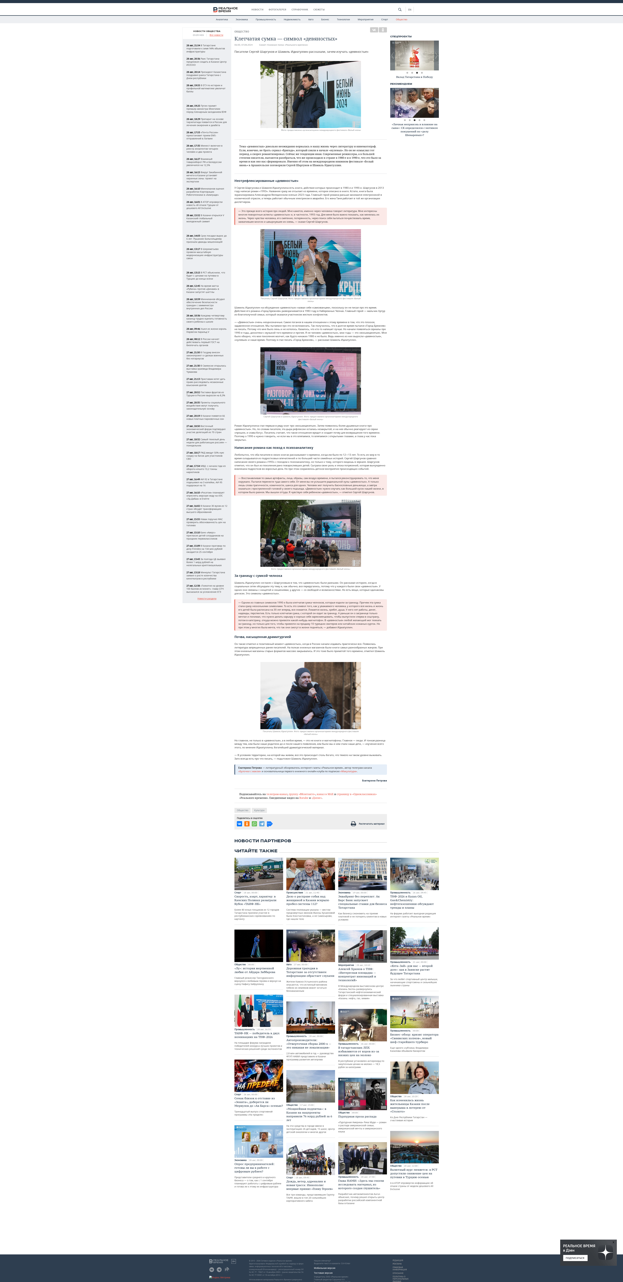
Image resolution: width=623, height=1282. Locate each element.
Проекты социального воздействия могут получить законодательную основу (205, 405)
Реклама (397, 1264)
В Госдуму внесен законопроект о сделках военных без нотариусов (204, 355)
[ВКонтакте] (374, 29)
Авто (310, 19)
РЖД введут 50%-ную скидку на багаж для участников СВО (205, 455)
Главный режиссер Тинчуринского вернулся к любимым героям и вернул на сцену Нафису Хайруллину (257, 976)
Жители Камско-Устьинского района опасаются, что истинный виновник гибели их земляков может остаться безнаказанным (310, 979)
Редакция (398, 1260)
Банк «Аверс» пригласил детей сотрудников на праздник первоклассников (205, 535)
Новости (257, 9)
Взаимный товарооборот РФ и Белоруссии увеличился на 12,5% (204, 162)
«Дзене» (317, 797)
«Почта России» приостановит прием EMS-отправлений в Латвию (202, 135)
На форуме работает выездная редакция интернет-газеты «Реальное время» (413, 906)
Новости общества (206, 31)
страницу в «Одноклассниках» (357, 794)
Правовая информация (400, 1268)
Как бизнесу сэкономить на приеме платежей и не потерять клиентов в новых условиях (362, 908)
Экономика (242, 19)
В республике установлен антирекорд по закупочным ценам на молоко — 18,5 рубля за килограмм (361, 1057)
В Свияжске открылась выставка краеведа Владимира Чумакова (206, 368)
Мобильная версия (324, 1268)
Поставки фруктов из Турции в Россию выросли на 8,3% (205, 394)
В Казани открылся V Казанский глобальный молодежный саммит (205, 218)
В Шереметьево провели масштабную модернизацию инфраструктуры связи (204, 253)
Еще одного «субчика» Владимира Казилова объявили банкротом (414, 1042)
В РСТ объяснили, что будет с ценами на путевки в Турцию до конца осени (205, 275)
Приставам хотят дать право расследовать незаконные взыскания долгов (205, 382)
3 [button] (417, 72)
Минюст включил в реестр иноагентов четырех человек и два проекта (204, 148)
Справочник (300, 9)
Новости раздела (206, 598)
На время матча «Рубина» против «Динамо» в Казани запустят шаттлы (202, 289)
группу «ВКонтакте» (302, 794)
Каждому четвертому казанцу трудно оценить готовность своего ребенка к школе (206, 318)
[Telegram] (261, 823)
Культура (259, 810)
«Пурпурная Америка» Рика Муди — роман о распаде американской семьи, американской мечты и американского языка (362, 1124)
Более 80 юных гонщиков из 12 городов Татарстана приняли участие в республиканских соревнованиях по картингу (256, 907)
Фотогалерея (277, 9)
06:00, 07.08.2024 (243, 44)
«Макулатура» (348, 771)
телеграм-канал (276, 794)
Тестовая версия (323, 1272)
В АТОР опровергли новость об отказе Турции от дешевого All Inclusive (204, 205)
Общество (401, 19)
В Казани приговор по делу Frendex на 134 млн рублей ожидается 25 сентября (206, 548)
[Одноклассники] (383, 29)
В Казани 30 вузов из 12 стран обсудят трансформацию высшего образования (206, 509)
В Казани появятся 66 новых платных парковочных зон (205, 417)
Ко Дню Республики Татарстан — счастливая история (410, 1110)
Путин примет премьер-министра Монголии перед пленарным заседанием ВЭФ (206, 108)
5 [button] (424, 120)
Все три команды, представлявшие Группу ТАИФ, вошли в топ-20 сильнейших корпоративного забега (310, 1190)
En (409, 9)
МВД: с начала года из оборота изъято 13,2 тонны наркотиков (206, 469)
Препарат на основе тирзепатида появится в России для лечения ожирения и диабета (206, 122)
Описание (398, 1273)
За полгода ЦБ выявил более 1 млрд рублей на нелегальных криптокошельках (206, 562)
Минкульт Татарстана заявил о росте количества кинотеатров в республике (205, 575)
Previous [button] (392, 55)
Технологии (343, 19)
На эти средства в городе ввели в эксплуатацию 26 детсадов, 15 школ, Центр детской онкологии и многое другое (310, 1120)
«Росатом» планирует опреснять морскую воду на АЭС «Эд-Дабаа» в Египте (205, 495)
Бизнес (325, 19)
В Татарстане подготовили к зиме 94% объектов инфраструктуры (205, 48)
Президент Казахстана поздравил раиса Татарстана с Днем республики (206, 75)
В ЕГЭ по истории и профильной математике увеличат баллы (206, 88)
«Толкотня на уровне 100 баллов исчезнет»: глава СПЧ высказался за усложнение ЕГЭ (205, 588)
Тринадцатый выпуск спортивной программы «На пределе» (258, 1106)
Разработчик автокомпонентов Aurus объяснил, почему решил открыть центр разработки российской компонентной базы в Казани (361, 1192)
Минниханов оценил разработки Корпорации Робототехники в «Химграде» (205, 191)
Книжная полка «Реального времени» (287, 44)
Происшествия (295, 892)
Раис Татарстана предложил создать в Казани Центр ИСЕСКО (206, 61)
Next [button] (436, 55)
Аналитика (222, 19)
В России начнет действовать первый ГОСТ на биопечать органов (203, 342)
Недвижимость (292, 19)
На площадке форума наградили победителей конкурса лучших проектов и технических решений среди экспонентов (258, 1040)
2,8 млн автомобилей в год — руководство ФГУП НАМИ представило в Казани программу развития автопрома (310, 1049)
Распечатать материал (372, 823)
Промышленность (266, 19)
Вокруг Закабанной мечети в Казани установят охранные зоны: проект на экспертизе (204, 177)
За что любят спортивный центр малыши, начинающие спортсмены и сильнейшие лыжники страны (414, 975)
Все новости (216, 35)
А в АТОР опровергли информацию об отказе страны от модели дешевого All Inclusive (413, 1179)
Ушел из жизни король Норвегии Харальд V (206, 330)
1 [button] (407, 72)
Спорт (384, 19)
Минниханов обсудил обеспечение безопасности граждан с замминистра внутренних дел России (205, 304)
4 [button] (421, 72)
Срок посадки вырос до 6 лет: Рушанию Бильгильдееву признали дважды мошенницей (206, 238)
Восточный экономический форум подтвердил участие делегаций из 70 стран (206, 429)
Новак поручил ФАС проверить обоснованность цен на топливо (206, 522)
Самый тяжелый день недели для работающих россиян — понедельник (206, 442)
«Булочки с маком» (249, 771)
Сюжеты (319, 9)
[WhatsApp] (254, 823)
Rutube (303, 797)
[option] (414, 55)
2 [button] (412, 72)
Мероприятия (365, 19)
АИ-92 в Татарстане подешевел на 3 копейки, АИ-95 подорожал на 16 (204, 482)
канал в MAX (325, 794)
